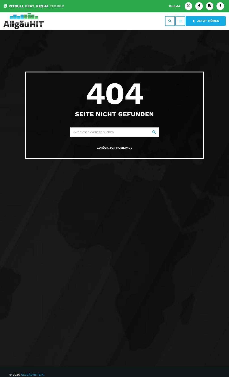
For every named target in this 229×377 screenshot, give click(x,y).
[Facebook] (220, 6)
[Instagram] (210, 6)
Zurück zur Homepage (114, 148)
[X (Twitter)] (188, 6)
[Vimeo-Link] (23, 21)
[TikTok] (199, 6)
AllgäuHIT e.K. (33, 375)
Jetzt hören (205, 21)
